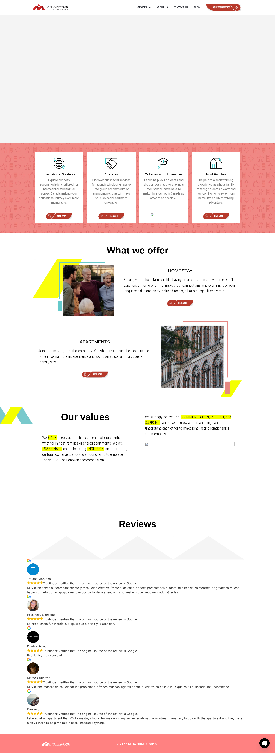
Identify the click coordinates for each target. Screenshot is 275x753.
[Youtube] (223, 743)
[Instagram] (213, 743)
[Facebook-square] (203, 743)
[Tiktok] (233, 743)
